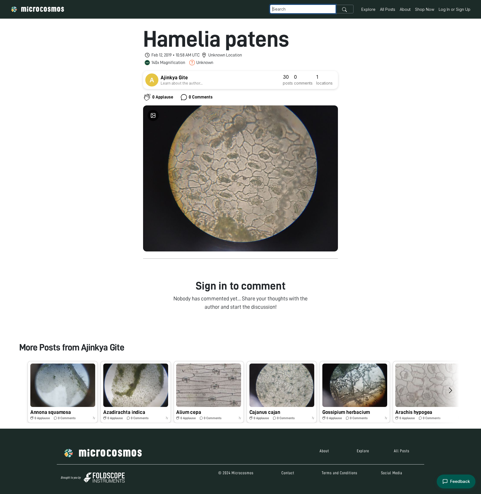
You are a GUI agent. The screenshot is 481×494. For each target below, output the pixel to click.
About (405, 9)
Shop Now (424, 9)
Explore (368, 9)
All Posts (387, 9)
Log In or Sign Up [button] (454, 9)
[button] (63, 392)
